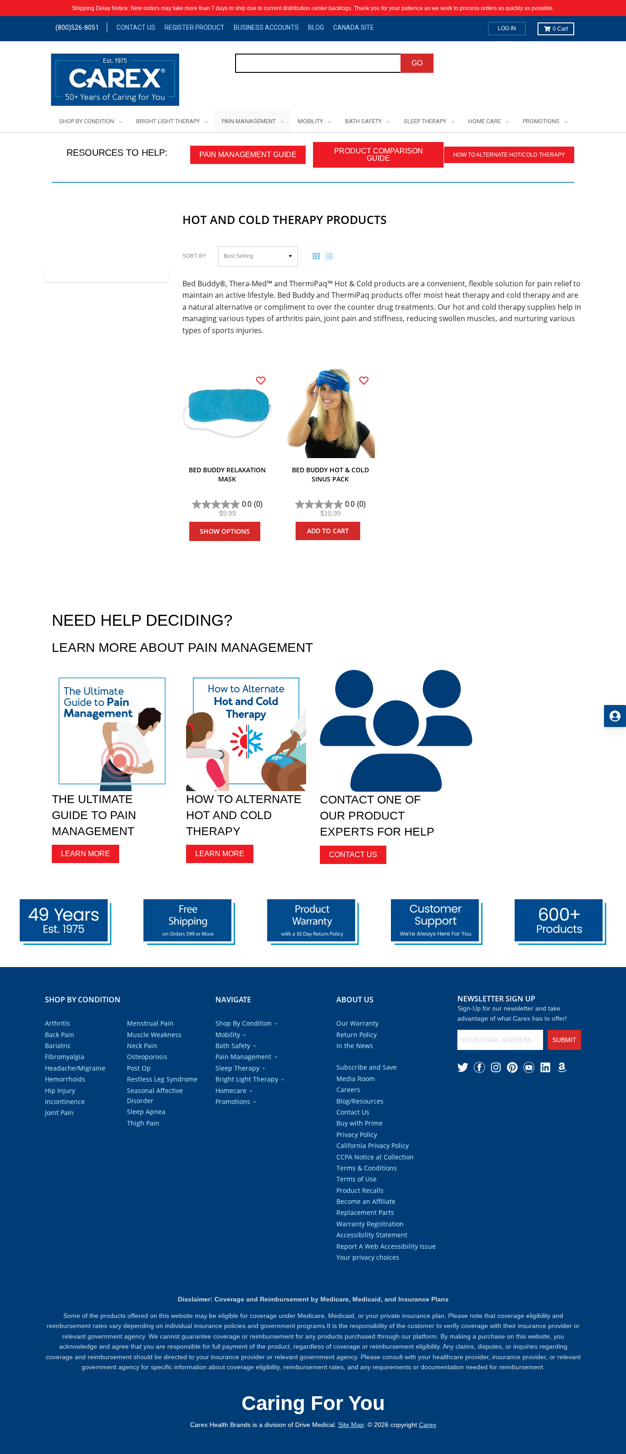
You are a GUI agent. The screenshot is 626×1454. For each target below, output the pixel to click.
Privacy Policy (356, 1134)
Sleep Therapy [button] (237, 1068)
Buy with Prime (359, 1123)
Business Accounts (266, 27)
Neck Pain (142, 1045)
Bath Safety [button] (232, 1045)
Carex (427, 1424)
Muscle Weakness (154, 1034)
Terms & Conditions (366, 1168)
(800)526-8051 (77, 27)
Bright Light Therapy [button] (246, 1079)
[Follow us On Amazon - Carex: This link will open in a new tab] (561, 1067)
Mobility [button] (227, 1034)
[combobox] (318, 63)
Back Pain (59, 1034)
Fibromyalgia (64, 1056)
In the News (354, 1045)
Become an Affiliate (365, 1201)
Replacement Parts (365, 1212)
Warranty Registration (370, 1223)
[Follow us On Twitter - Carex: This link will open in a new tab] (462, 1067)
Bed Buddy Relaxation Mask (227, 474)
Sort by (194, 256)
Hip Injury (60, 1090)
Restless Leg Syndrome (162, 1079)
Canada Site (353, 27)
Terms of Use (356, 1179)
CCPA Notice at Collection (375, 1157)
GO (417, 63)
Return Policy (356, 1034)
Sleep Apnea (146, 1111)
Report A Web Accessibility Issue (386, 1246)
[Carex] (115, 81)
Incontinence (65, 1101)
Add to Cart (328, 530)
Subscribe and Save (366, 1067)
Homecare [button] (231, 1090)
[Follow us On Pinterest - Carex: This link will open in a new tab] (512, 1067)
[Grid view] (318, 256)
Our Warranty (357, 1023)
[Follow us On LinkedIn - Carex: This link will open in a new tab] (545, 1067)
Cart (560, 29)
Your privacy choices (367, 1257)
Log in (507, 28)
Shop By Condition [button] (243, 1023)
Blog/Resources (360, 1101)
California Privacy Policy (372, 1145)
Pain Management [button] (243, 1056)
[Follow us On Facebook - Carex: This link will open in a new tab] (479, 1067)
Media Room (355, 1078)
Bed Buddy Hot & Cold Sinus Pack (330, 474)
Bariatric (58, 1045)
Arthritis (57, 1023)
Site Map (351, 1424)
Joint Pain (59, 1112)
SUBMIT (564, 1040)
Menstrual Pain (150, 1023)
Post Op (139, 1068)
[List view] (330, 256)
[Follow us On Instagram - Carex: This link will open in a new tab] (495, 1067)
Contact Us (135, 27)
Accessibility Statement (371, 1234)
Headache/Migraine (75, 1068)
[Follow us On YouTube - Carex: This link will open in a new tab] (528, 1067)
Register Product (195, 27)
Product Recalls (360, 1190)
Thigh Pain (143, 1123)
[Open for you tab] (615, 716)
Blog (316, 27)
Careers (348, 1089)
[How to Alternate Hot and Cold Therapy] (246, 731)
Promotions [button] (232, 1101)
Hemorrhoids (65, 1079)
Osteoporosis (147, 1056)
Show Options (225, 531)
